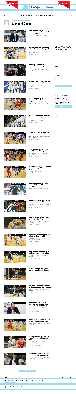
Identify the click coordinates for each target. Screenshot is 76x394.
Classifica (35, 15)
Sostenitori (20, 380)
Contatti (28, 380)
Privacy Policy (34, 380)
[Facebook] (62, 378)
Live (24, 380)
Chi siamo (9, 380)
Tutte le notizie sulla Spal (9, 382)
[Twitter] (65, 378)
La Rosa (45, 15)
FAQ (12, 380)
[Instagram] (68, 378)
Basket (12, 30)
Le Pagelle (24, 98)
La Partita (24, 47)
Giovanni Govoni (31, 38)
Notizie (20, 15)
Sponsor (15, 380)
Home (5, 380)
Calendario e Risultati (27, 15)
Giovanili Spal (50, 15)
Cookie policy (40, 380)
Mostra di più (27, 370)
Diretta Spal (40, 15)
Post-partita (24, 30)
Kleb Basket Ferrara (18, 30)
